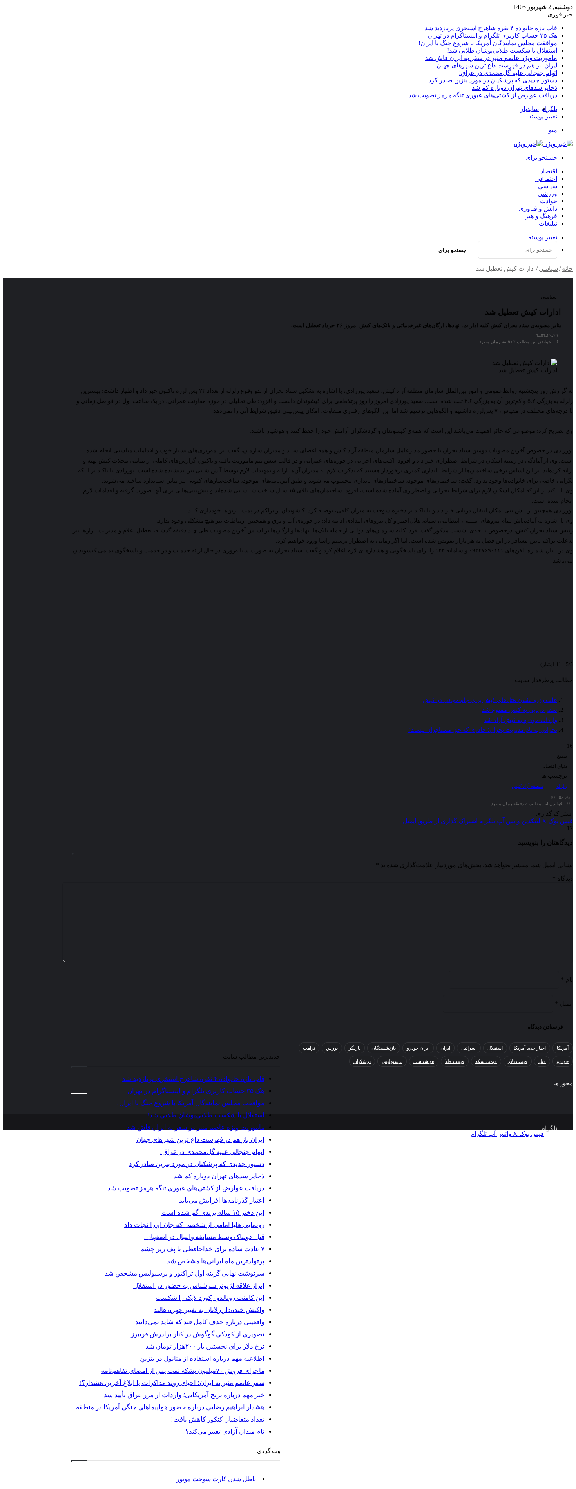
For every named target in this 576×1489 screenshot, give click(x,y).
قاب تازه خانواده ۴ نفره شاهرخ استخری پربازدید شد (491, 28)
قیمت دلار (517, 1061)
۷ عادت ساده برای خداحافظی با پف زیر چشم (202, 1249)
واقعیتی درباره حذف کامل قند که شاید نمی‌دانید (199, 1322)
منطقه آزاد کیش (527, 786)
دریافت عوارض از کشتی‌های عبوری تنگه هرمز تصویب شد (482, 95)
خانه (567, 268)
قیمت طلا (454, 1061)
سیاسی (547, 186)
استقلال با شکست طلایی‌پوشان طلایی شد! (502, 50)
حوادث (548, 201)
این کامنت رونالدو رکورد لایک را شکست (210, 1297)
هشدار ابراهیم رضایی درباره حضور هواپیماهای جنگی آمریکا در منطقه (170, 1407)
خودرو (563, 1061)
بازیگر (354, 1048)
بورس (332, 1048)
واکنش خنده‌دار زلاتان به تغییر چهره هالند (209, 1310)
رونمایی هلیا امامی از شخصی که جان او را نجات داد (194, 1224)
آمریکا (563, 1048)
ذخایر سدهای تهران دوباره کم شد (514, 87)
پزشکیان (362, 1061)
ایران (445, 1048)
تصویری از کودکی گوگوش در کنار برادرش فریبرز (197, 1334)
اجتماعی (546, 178)
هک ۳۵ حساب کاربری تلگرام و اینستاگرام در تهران (492, 35)
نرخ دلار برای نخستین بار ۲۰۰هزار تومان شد (204, 1346)
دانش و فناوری (538, 208)
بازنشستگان (383, 1048)
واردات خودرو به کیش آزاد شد (520, 720)
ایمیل (564, 1003)
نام (567, 979)
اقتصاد (548, 171)
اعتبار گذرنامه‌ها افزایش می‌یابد (221, 1200)
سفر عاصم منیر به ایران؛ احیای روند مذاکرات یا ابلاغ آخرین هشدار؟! (171, 1383)
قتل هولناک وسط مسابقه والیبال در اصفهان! (204, 1237)
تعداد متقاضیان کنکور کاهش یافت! (217, 1419)
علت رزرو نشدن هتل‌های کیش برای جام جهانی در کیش (490, 700)
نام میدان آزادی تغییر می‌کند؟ (224, 1431)
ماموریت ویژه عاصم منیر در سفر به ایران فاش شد (491, 58)
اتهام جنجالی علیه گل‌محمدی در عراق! (508, 72)
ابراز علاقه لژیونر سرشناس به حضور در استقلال (198, 1285)
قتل (542, 1061)
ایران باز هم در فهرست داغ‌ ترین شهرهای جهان (497, 65)
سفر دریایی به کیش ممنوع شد (519, 710)
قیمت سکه (486, 1061)
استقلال (495, 1048)
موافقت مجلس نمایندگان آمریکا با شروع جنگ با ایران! (487, 43)
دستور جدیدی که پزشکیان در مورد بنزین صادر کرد (492, 80)
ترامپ (309, 1048)
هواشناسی (423, 1061)
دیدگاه (562, 878)
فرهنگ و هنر (541, 216)
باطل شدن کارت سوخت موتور (216, 1479)
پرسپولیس (392, 1061)
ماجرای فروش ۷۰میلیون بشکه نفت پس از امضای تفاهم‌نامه (182, 1370)
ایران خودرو (418, 1048)
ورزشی (547, 193)
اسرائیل (468, 1048)
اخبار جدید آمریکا (530, 1048)
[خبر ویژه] (543, 143)
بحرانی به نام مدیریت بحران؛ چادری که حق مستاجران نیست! (482, 730)
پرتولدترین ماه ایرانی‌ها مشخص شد (215, 1261)
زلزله (561, 786)
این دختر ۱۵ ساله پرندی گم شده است (212, 1212)
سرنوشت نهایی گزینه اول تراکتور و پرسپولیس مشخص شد (184, 1273)
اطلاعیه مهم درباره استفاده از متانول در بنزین (202, 1358)
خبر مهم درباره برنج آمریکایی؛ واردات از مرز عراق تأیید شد (184, 1395)
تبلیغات (548, 223)
